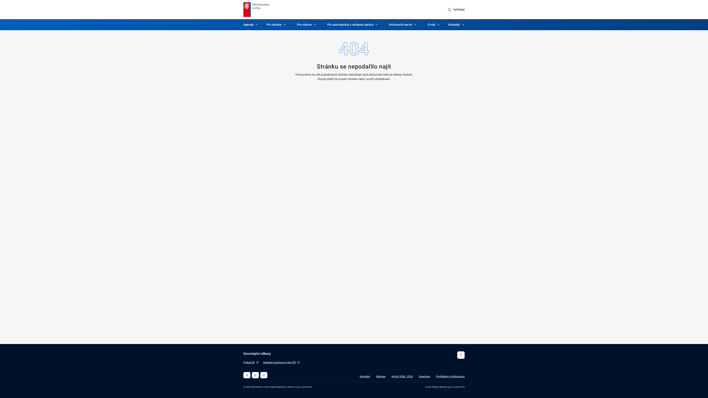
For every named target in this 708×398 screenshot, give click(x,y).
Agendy (248, 24)
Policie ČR (249, 362)
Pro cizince (304, 24)
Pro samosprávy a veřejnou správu (350, 24)
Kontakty (454, 24)
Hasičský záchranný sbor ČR (279, 362)
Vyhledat (459, 9)
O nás (431, 24)
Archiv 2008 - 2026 (402, 376)
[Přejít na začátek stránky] (461, 355)
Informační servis (400, 24)
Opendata (424, 376)
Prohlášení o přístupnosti (450, 376)
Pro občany (274, 24)
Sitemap (381, 376)
